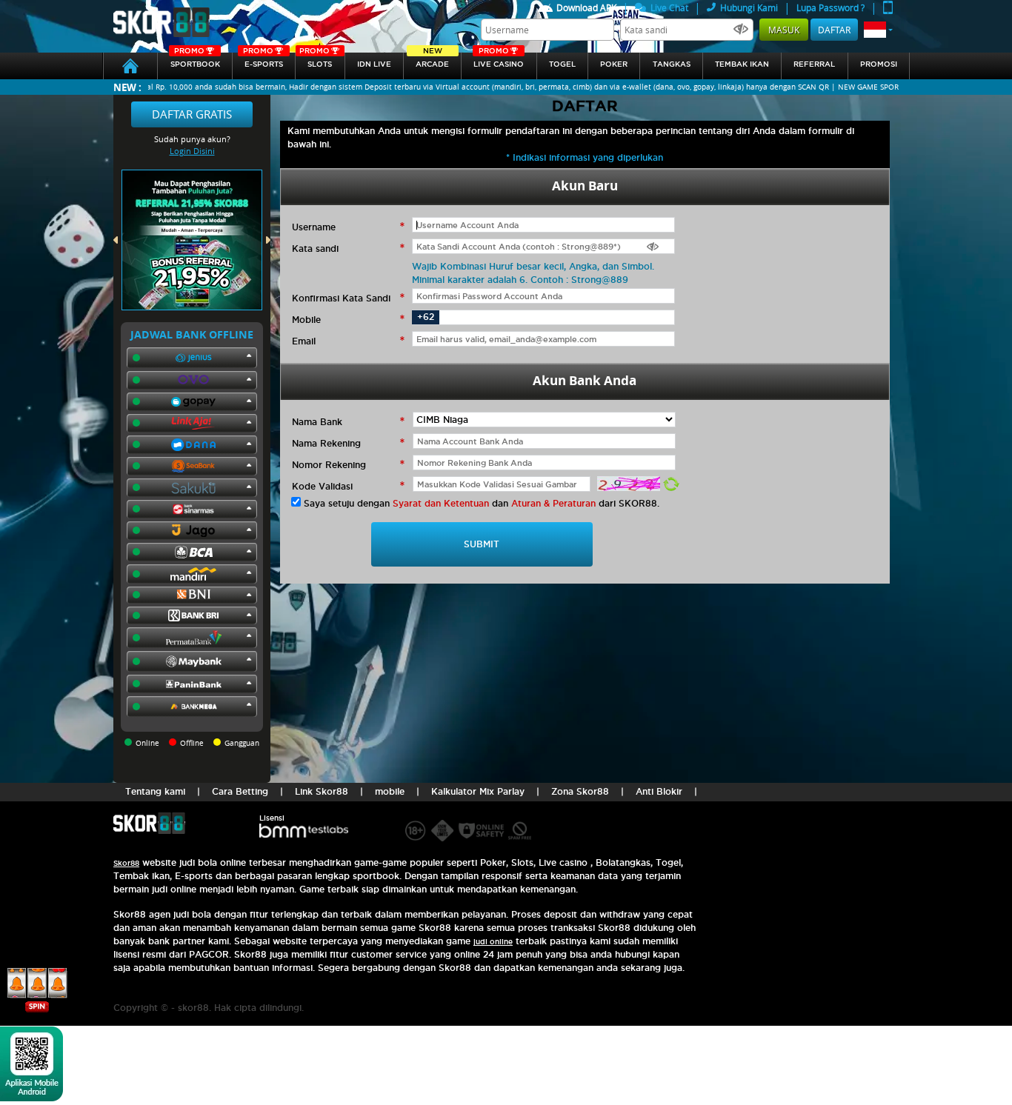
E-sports (263, 60)
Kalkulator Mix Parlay (478, 791)
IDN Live (374, 64)
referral (814, 64)
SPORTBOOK (195, 60)
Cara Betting (240, 791)
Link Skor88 (321, 791)
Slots (315, 60)
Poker (613, 64)
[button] (878, 30)
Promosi (878, 64)
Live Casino (498, 60)
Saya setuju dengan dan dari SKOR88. (481, 503)
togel (562, 64)
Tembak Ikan (742, 64)
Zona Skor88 (580, 791)
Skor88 (126, 863)
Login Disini (192, 150)
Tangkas (671, 64)
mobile (390, 791)
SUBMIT (481, 544)
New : (127, 87)
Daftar (834, 30)
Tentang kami (155, 791)
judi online (493, 942)
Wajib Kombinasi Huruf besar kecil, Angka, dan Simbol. (533, 266)
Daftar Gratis (192, 114)
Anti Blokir (659, 791)
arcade (432, 60)
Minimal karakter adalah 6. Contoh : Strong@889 (520, 279)
